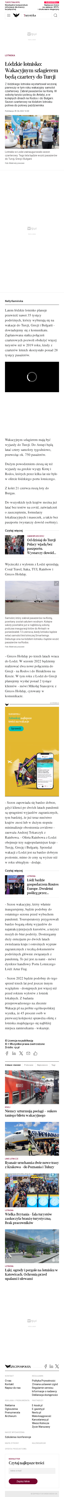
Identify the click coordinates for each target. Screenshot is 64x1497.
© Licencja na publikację (19, 1040)
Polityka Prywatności (43, 1380)
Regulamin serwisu (42, 1387)
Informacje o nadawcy (44, 1391)
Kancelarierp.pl (40, 1419)
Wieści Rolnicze (40, 1423)
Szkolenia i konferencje (18, 1437)
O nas (8, 1380)
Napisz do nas (13, 1387)
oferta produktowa (15, 1449)
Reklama (10, 1405)
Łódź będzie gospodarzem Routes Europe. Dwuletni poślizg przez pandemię (43, 886)
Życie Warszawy (41, 1426)
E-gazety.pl (38, 1409)
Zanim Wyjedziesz (35, 536)
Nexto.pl (36, 1412)
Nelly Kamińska (14, 301)
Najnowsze (42, 1065)
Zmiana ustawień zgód (45, 1384)
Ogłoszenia (11, 1409)
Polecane (28, 1065)
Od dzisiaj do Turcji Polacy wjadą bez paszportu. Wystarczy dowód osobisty (41, 546)
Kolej (7, 1107)
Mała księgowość (41, 1416)
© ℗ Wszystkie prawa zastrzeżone (25, 1044)
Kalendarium (39, 1443)
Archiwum (11, 1416)
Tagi (53, 1065)
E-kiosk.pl (37, 1405)
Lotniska (10, 55)
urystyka (30, 15)
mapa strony (12, 1443)
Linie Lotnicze (11, 1159)
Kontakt (9, 1384)
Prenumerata (12, 1412)
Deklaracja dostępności (45, 1394)
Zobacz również (12, 1065)
